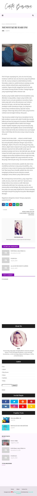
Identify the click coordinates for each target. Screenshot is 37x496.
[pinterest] (31, 401)
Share (4, 375)
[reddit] (23, 401)
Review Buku (14, 440)
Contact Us (24, 489)
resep (4, 380)
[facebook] (5, 401)
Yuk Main (5, 378)
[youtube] (23, 406)
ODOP (4, 369)
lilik (3, 31)
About (18, 489)
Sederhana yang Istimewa (18, 251)
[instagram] (14, 406)
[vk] (5, 406)
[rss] (31, 406)
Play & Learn (6, 372)
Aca (3, 366)
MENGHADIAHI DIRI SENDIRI (19, 425)
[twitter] (14, 401)
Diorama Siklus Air (16, 418)
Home (3, 24)
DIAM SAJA (14, 258)
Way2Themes (17, 492)
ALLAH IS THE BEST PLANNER (19, 266)
